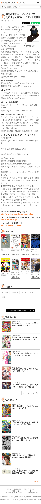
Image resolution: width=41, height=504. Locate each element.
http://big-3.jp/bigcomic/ (11, 225)
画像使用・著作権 (29, 489)
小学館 (9, 489)
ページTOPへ (35, 482)
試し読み (6, 254)
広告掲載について (33, 493)
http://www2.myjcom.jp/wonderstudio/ (17, 214)
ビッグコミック (27, 293)
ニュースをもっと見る (31, 393)
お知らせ (15, 293)
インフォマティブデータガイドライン (14, 493)
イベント (5, 293)
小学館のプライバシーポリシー (20, 491)
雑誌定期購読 (17, 489)
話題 (3, 297)
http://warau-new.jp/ (9, 220)
